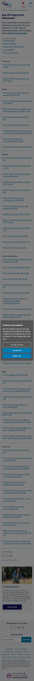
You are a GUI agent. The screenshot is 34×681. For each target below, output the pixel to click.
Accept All (17, 350)
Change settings (17, 344)
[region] (17, 340)
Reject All (17, 356)
